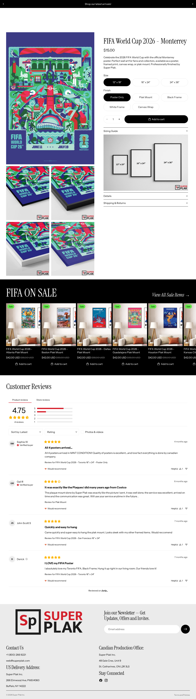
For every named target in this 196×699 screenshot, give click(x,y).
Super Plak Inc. (19, 695)
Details (107, 195)
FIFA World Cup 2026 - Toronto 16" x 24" (74, 574)
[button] (53, 408)
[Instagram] (106, 680)
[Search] (7, 16)
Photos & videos (94, 431)
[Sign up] (185, 629)
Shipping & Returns (115, 203)
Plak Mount (60, 502)
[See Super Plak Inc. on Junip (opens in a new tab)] (105, 590)
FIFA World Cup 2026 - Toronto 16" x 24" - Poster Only (81, 462)
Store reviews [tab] (43, 399)
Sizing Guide (111, 131)
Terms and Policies (182, 695)
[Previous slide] (3, 4)
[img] (25, 444)
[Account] (179, 16)
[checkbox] (98, 432)
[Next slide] (192, 4)
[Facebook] (101, 680)
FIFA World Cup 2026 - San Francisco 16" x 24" (77, 538)
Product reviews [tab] (20, 399)
